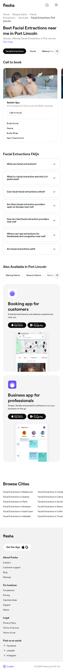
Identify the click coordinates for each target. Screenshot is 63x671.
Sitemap (7, 577)
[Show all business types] (57, 275)
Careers (7, 562)
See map (8, 42)
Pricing (6, 595)
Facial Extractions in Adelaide (17, 516)
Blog (5, 572)
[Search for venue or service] (47, 5)
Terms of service (11, 628)
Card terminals (10, 600)
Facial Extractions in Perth (15, 501)
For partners (9, 590)
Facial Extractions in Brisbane (17, 506)
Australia (23, 17)
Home (6, 14)
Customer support (11, 567)
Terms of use (9, 632)
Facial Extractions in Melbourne (18, 492)
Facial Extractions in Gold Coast (18, 511)
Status (6, 610)
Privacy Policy (9, 623)
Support (7, 605)
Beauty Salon (20, 14)
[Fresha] (9, 5)
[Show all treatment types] (57, 51)
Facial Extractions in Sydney (16, 497)
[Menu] (56, 5)
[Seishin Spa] (30, 105)
